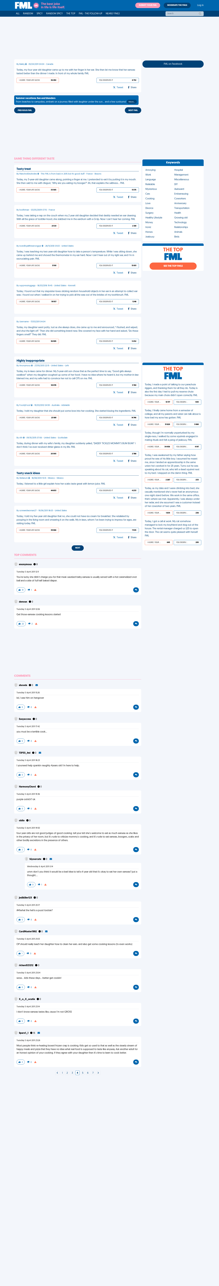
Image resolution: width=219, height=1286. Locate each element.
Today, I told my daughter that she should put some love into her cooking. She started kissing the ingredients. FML (76, 411)
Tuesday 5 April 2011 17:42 (28, 726)
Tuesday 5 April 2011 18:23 (28, 760)
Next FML (133, 110)
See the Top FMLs (173, 266)
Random (28, 14)
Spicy (40, 14)
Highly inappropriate (31, 360)
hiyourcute (35, 859)
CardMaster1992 (28, 931)
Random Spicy (54, 14)
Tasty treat (24, 169)
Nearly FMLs (113, 14)
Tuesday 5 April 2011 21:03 (28, 939)
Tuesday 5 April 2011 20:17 (28, 905)
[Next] (57, 1073)
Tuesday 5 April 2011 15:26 (28, 693)
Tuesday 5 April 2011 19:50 (28, 828)
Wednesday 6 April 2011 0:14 (40, 867)
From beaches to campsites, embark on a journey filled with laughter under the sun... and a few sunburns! (75, 100)
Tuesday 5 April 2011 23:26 (28, 1040)
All (18, 14)
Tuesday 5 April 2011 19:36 (28, 794)
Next (77, 548)
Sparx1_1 (24, 1033)
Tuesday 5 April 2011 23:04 (28, 973)
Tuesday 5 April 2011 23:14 (28, 1007)
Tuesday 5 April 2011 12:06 (28, 609)
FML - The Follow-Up (90, 14)
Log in (200, 5)
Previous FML (25, 110)
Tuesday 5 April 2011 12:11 (28, 572)
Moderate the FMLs (177, 5)
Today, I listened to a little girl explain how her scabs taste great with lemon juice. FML (61, 484)
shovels (23, 685)
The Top (70, 14)
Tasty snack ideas (28, 473)
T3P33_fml (25, 753)
